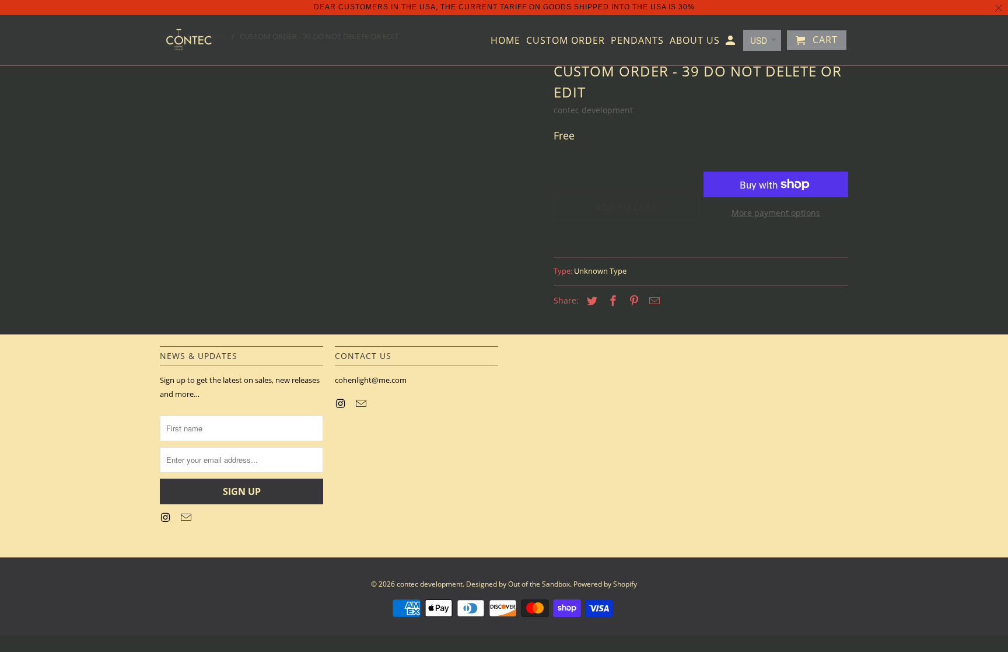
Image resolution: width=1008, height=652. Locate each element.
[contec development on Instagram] (166, 517)
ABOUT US (695, 41)
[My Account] (731, 42)
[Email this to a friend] (652, 301)
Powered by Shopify (605, 584)
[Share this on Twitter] (590, 301)
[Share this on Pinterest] (632, 301)
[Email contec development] (187, 517)
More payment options (776, 212)
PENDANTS (637, 41)
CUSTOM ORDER (565, 41)
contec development (593, 110)
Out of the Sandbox (539, 584)
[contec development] (189, 40)
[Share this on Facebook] (611, 301)
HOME (505, 41)
